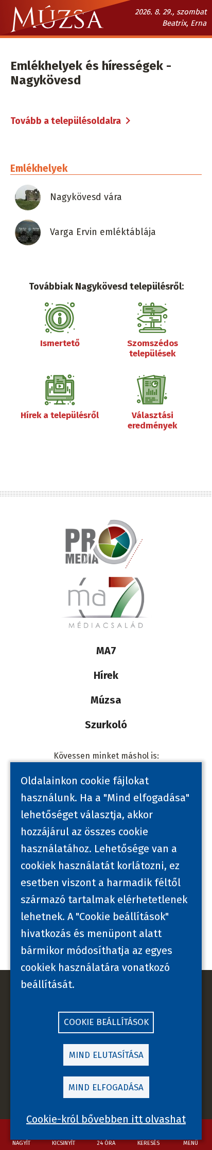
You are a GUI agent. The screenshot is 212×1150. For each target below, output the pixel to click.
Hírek (106, 675)
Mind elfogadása (106, 1087)
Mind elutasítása (106, 1055)
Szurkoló (106, 724)
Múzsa (106, 700)
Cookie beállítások (106, 1022)
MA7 (106, 650)
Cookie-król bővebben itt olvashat (106, 1119)
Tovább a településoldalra (65, 121)
